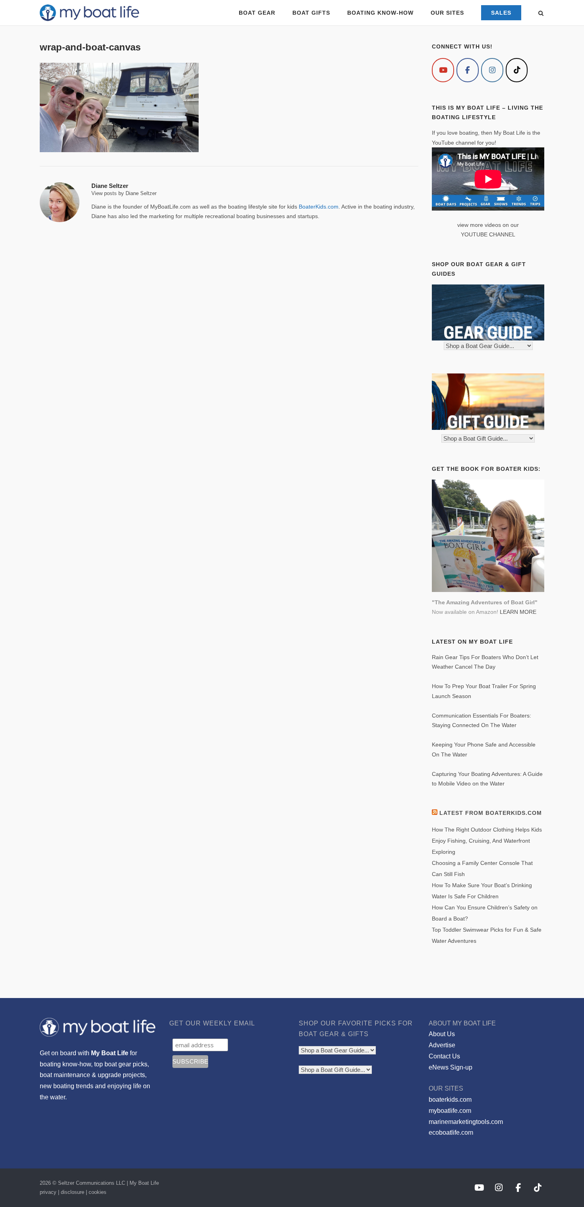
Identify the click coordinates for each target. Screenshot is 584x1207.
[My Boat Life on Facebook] (467, 70)
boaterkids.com (450, 1099)
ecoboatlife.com (451, 1132)
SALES (501, 13)
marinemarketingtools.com (466, 1121)
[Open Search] (541, 13)
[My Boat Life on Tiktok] (517, 70)
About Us (442, 1034)
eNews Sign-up (450, 1067)
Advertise (442, 1045)
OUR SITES (447, 13)
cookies (97, 1192)
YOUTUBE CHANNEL (488, 234)
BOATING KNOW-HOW (380, 13)
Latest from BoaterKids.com (490, 813)
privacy (48, 1192)
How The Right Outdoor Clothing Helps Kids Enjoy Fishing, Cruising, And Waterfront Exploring (487, 840)
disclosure (72, 1192)
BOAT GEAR (257, 13)
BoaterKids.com (318, 206)
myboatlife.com (450, 1110)
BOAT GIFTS (311, 13)
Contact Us (444, 1056)
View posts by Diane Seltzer (124, 193)
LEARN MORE (518, 612)
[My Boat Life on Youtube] (443, 70)
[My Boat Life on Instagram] (492, 70)
